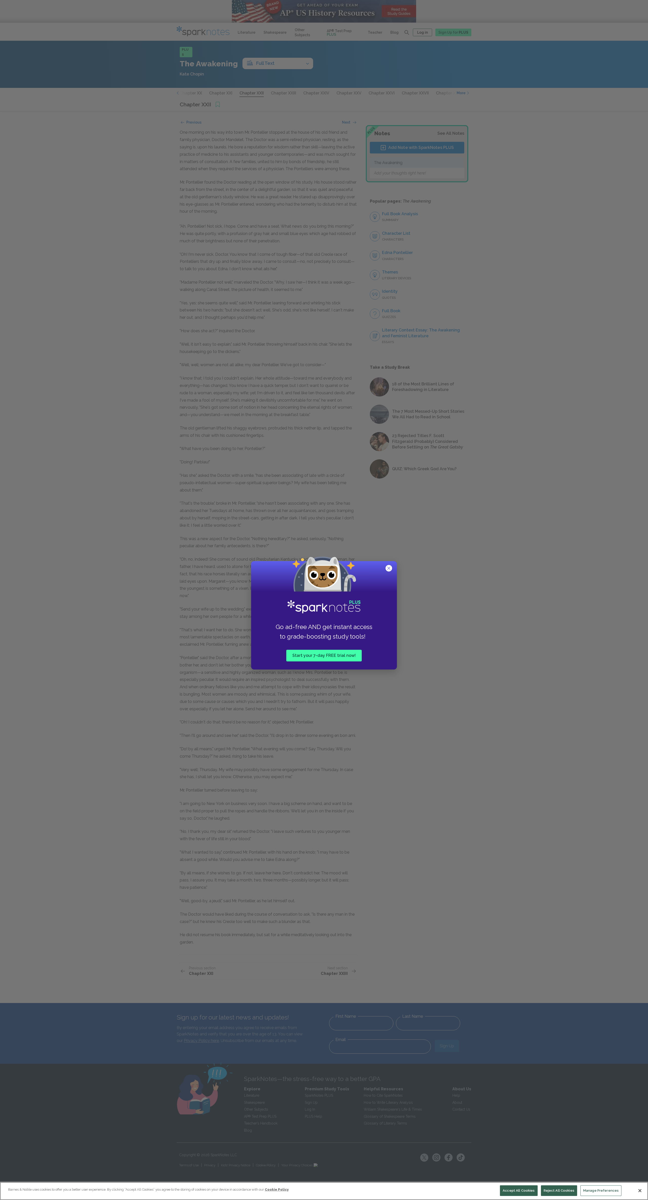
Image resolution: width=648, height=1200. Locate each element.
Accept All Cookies (519, 1190)
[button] (389, 568)
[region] (324, 1191)
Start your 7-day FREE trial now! (324, 655)
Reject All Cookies (559, 1190)
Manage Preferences (601, 1190)
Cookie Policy (277, 1189)
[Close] (639, 1190)
